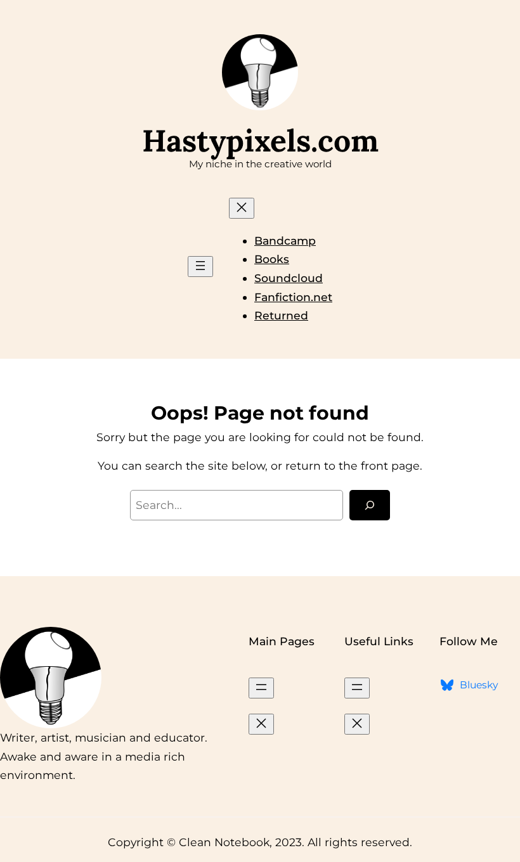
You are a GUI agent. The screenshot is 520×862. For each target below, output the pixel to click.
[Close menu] (241, 208)
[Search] (369, 505)
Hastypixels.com (260, 140)
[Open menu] (200, 266)
